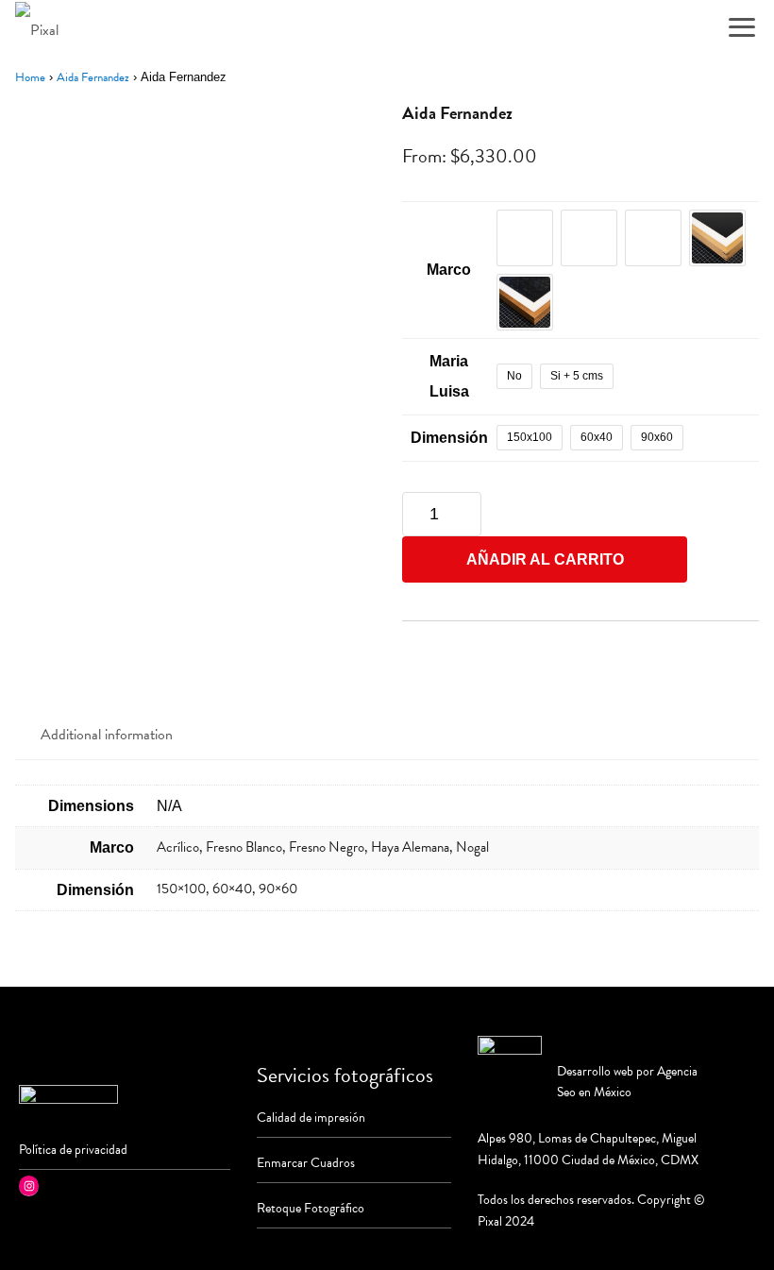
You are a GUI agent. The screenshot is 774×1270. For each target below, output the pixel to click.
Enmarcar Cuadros (306, 1163)
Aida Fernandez (93, 77)
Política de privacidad (73, 1150)
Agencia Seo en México (627, 1081)
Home (30, 77)
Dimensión (449, 438)
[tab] (106, 735)
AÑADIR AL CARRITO (545, 559)
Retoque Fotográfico (310, 1208)
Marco (449, 270)
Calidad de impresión (311, 1117)
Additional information (107, 734)
